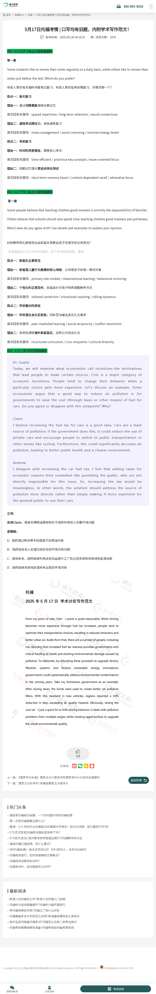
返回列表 (136, 780)
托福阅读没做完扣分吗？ (25, 861)
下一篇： (37, 783)
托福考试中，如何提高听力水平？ (31, 866)
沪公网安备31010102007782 (118, 968)
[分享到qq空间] (86, 766)
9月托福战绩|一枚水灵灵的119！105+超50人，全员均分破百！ (49, 849)
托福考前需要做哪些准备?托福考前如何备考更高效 (42, 927)
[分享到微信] (80, 766)
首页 (8, 14)
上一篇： (53, 777)
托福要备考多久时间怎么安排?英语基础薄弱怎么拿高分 (45, 916)
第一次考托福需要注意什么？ (28, 821)
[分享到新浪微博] (74, 766)
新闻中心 (19, 14)
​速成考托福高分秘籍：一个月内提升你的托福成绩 (41, 815)
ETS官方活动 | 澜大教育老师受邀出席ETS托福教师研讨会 (46, 838)
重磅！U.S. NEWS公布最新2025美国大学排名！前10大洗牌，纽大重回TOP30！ (60, 826)
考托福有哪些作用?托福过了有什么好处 (35, 910)
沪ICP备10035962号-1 (86, 968)
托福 (30, 14)
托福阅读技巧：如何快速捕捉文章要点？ (35, 855)
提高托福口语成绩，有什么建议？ (31, 844)
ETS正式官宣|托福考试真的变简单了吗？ (35, 832)
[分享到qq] (92, 766)
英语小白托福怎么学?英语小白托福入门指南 (37, 899)
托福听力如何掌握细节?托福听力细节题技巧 (37, 904)
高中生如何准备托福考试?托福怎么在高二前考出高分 (43, 922)
